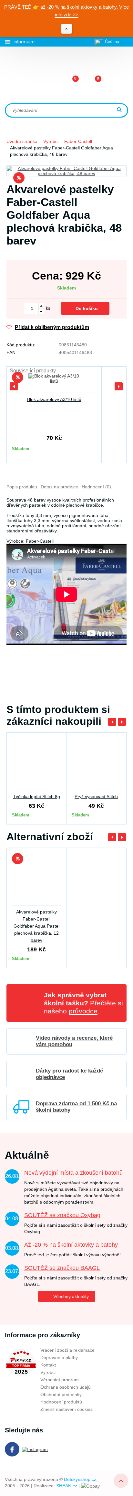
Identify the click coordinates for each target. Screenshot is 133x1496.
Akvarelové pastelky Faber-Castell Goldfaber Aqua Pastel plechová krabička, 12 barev (36, 926)
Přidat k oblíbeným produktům (52, 327)
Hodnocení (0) (96, 486)
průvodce (83, 1011)
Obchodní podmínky (61, 1394)
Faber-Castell (78, 141)
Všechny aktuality (71, 1296)
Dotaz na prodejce (59, 486)
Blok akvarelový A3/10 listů (54, 399)
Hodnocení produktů (61, 1401)
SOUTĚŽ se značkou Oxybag (62, 1215)
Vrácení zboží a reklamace (67, 1350)
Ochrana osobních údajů (65, 1387)
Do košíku (87, 308)
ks (48, 308)
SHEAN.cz (66, 1485)
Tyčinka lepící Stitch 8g (36, 796)
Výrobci (50, 141)
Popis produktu (21, 486)
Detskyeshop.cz (80, 1479)
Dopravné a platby (59, 1357)
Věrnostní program (59, 1379)
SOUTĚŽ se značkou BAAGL (62, 1268)
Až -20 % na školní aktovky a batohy (71, 1245)
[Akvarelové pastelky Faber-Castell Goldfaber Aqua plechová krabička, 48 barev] (66, 170)
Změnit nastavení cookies (66, 1409)
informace (24, 41)
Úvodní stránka (21, 141)
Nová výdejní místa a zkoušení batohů (73, 1173)
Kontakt (48, 1364)
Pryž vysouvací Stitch (96, 796)
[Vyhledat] (120, 110)
